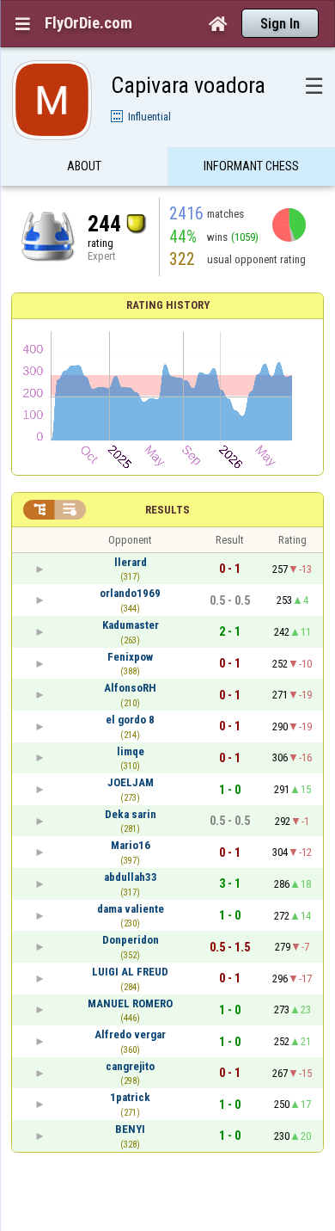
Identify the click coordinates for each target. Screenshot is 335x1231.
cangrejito (130, 1066)
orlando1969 (130, 593)
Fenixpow (130, 656)
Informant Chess (251, 166)
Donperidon (130, 939)
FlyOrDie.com (88, 23)
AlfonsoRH (130, 687)
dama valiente (130, 908)
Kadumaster (130, 625)
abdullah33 (130, 877)
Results (167, 509)
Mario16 (130, 845)
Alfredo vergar (130, 1034)
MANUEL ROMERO (130, 1003)
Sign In (280, 23)
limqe (130, 751)
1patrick (130, 1097)
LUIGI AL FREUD (130, 971)
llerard (130, 562)
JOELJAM (130, 782)
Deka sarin (130, 814)
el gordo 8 (130, 719)
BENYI (130, 1129)
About (84, 166)
